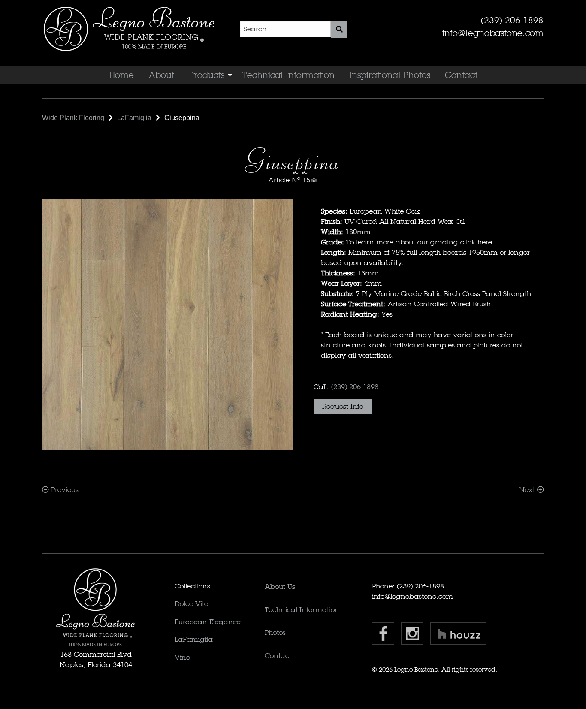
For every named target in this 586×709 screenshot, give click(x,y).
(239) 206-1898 (512, 20)
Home (121, 75)
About (161, 75)
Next (528, 490)
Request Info (342, 406)
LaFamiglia (194, 639)
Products (206, 75)
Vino (182, 657)
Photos (275, 632)
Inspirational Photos (389, 75)
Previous (64, 490)
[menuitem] (121, 75)
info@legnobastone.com (493, 33)
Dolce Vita (192, 604)
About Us (280, 586)
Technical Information (288, 75)
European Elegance (208, 622)
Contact (461, 75)
